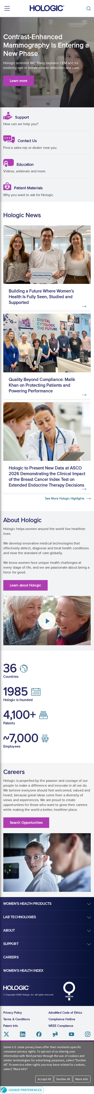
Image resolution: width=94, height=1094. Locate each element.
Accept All (44, 1079)
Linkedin (22, 1034)
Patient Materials (28, 188)
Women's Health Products (27, 903)
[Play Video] (47, 620)
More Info (81, 1079)
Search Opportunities (26, 822)
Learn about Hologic (25, 585)
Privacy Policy (12, 1013)
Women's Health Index (23, 970)
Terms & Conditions (16, 1019)
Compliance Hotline (62, 1019)
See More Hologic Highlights (65, 498)
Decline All (63, 1079)
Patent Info (10, 1026)
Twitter (6, 1034)
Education (25, 164)
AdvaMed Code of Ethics (65, 1013)
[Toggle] (89, 8)
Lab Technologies (19, 917)
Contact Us (27, 140)
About (9, 930)
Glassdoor (55, 1034)
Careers (11, 957)
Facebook (39, 1034)
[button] (47, 1090)
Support (22, 117)
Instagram (87, 1034)
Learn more (18, 81)
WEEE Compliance (61, 1026)
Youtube (71, 1034)
